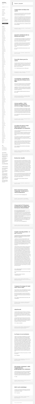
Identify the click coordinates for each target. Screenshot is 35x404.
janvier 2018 (3, 110)
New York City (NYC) (27, 151)
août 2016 (3, 126)
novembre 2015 (3, 136)
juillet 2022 (3, 53)
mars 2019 (3, 95)
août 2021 (3, 65)
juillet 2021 (3, 66)
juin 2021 (3, 67)
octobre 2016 (3, 124)
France (24, 198)
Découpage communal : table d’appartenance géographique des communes (22, 368)
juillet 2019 (3, 92)
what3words (17, 309)
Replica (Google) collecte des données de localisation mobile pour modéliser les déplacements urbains (5, 177)
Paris (29, 151)
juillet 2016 (3, 127)
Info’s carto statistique (20, 387)
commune (28, 380)
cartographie (26, 28)
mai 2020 (3, 81)
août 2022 (3, 52)
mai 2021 (3, 68)
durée (15, 302)
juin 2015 (3, 141)
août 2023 (3, 41)
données (15, 397)
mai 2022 (3, 55)
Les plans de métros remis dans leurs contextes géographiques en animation (22, 127)
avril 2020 (3, 82)
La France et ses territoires (21, 334)
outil (14, 97)
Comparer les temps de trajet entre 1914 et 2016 (22, 286)
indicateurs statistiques (20, 302)
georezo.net (18, 392)
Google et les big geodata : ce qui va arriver (22, 232)
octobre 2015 (3, 137)
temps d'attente (27, 302)
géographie (29, 28)
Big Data (25, 278)
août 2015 (3, 139)
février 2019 (3, 96)
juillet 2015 (3, 140)
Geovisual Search (21, 163)
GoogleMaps (23, 279)
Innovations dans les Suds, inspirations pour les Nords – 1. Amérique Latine (5, 156)
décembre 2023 (3, 37)
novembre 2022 (3, 50)
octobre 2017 (3, 113)
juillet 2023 (3, 42)
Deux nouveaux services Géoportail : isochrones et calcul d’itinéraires (21, 191)
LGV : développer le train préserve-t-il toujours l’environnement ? (4, 159)
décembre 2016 (3, 123)
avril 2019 (3, 94)
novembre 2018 (3, 99)
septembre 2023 (3, 40)
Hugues (19, 28)
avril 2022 (3, 56)
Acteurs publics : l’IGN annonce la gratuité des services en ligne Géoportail (22, 105)
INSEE (16, 376)
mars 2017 (3, 121)
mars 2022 (3, 57)
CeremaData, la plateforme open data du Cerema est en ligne (22, 80)
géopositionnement (19, 225)
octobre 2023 (3, 39)
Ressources (3, 15)
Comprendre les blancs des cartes (21, 10)
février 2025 (3, 27)
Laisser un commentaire (17, 53)
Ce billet (23, 241)
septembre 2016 (3, 125)
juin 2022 (3, 54)
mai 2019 (3, 93)
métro (21, 151)
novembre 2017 (3, 112)
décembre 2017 (3, 111)
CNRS (15, 72)
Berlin (25, 150)
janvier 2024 (3, 36)
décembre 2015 (3, 135)
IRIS (20, 397)
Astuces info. (3, 12)
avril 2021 (3, 69)
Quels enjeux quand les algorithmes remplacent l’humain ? (5, 169)
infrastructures (23, 96)
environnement (17, 96)
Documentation (3, 13)
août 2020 (3, 78)
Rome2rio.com (25, 289)
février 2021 (3, 71)
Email (2, 21)
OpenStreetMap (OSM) (23, 397)
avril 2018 (3, 107)
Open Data (28, 96)
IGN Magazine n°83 (24, 194)
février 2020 (3, 84)
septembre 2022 (3, 51)
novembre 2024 (3, 28)
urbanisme (17, 97)
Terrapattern (16, 170)
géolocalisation (18, 279)
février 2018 (3, 109)
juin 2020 (3, 80)
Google (21, 279)
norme (19, 72)
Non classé (3, 14)
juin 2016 (3, 128)
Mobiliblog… (4, 2)
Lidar (29, 52)
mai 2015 (3, 142)
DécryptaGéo (18, 355)
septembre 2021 (3, 64)
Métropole (23, 151)
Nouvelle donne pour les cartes (21, 60)
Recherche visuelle (19, 158)
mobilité (26, 96)
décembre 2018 (3, 98)
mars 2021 (3, 70)
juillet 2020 (3, 79)
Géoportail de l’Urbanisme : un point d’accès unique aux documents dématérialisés (22, 206)
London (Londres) (19, 151)
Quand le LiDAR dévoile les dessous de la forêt (21, 35)
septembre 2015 (3, 138)
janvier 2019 (3, 97)
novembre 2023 (3, 38)
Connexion (3, 146)
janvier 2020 (3, 85)
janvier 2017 (3, 122)
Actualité (22, 278)
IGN (28, 52)
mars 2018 (3, 108)
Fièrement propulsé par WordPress (18, 402)
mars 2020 (3, 83)
